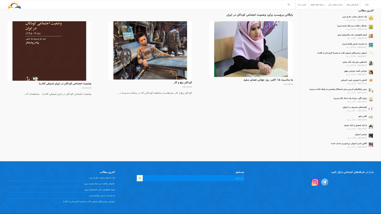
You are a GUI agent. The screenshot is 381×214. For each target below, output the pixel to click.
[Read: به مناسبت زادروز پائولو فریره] (371, 45)
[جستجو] (288, 4)
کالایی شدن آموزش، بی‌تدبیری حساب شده (349, 143)
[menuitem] (367, 4)
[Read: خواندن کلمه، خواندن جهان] (371, 72)
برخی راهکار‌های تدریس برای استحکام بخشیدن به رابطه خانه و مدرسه (338, 89)
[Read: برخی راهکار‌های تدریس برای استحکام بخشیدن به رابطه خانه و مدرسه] (371, 90)
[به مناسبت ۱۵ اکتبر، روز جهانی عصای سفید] (251, 49)
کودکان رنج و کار (183, 82)
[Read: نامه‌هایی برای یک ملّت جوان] (371, 63)
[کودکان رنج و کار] (150, 50)
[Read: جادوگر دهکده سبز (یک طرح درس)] (371, 27)
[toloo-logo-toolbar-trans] (14, 4)
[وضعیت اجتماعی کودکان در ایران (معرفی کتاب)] (49, 51)
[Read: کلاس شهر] (371, 117)
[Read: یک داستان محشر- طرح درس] (371, 18)
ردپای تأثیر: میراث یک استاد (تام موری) (350, 98)
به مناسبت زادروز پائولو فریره (354, 44)
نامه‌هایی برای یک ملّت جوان (355, 62)
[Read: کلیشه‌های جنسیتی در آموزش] (371, 108)
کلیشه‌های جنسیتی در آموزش (355, 107)
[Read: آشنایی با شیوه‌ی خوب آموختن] (371, 81)
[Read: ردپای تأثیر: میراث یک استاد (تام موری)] (371, 99)
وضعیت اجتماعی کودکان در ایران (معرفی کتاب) (65, 83)
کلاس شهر (362, 116)
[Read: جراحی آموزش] (371, 135)
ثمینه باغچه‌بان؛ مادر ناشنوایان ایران (352, 35)
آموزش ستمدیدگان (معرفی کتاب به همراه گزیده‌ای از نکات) (342, 53)
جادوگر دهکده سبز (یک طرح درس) (352, 26)
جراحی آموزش (361, 134)
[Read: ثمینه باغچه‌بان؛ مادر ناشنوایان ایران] (371, 36)
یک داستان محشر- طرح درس (354, 17)
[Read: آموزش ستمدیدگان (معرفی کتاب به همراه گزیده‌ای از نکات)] (371, 54)
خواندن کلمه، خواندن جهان (355, 71)
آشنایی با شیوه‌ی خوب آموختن (354, 80)
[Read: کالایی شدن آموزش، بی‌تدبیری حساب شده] (371, 144)
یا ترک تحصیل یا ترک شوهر (355, 125)
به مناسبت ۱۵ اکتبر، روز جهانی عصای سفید (268, 79)
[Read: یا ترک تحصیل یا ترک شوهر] (371, 126)
